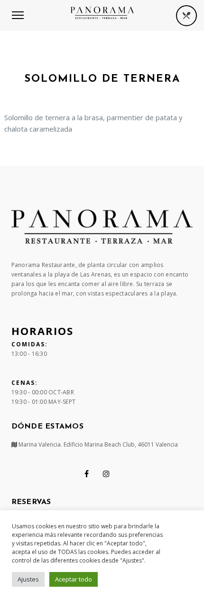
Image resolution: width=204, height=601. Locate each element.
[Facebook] (86, 473)
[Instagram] (106, 473)
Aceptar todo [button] (73, 579)
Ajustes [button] (28, 579)
